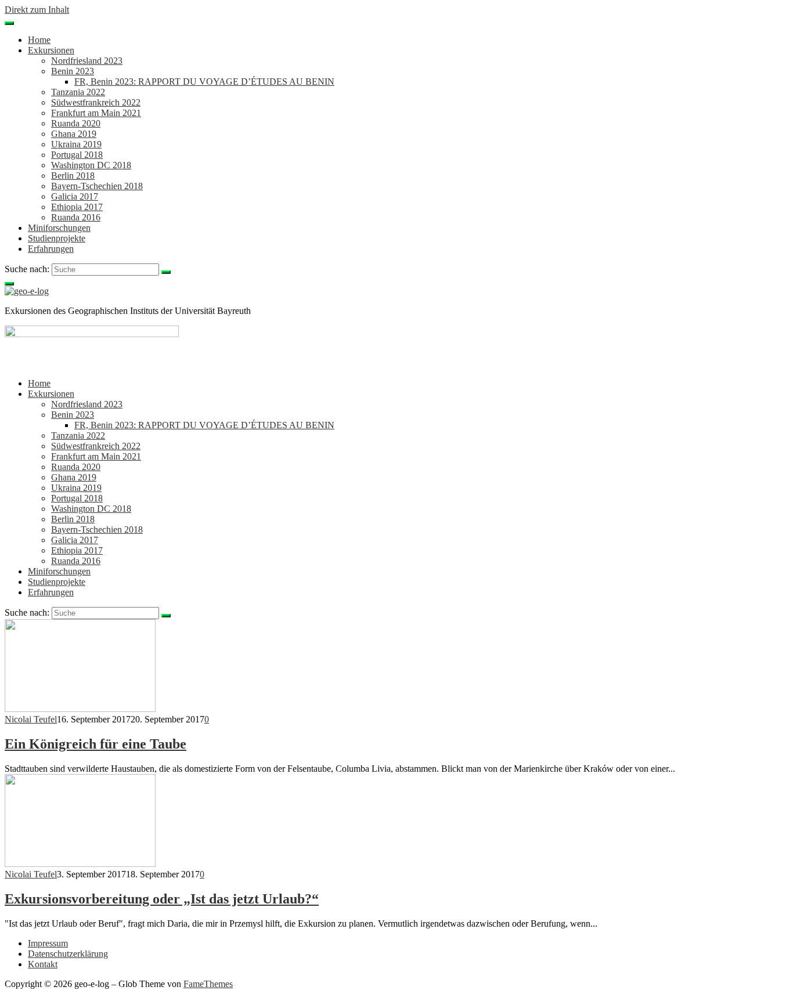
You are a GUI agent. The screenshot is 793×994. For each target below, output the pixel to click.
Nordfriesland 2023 (86, 61)
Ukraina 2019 (76, 144)
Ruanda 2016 (75, 217)
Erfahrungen (51, 249)
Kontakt (42, 964)
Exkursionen (51, 50)
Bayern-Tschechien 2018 (97, 186)
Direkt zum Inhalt (37, 10)
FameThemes (208, 984)
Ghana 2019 (73, 134)
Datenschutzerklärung (68, 954)
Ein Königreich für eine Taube (95, 743)
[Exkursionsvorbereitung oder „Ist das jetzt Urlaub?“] (80, 864)
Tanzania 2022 (78, 92)
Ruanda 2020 (75, 123)
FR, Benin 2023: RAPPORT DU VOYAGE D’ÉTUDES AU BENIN (204, 81)
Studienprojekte (56, 238)
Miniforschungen (59, 228)
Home (39, 40)
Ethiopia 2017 (77, 207)
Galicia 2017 (74, 196)
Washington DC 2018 (91, 165)
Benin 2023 (72, 71)
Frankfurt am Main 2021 (96, 113)
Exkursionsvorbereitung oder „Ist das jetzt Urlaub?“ (162, 898)
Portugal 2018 (77, 155)
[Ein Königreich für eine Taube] (80, 709)
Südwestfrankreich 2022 (95, 102)
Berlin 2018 (73, 175)
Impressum (48, 943)
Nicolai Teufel (31, 719)
